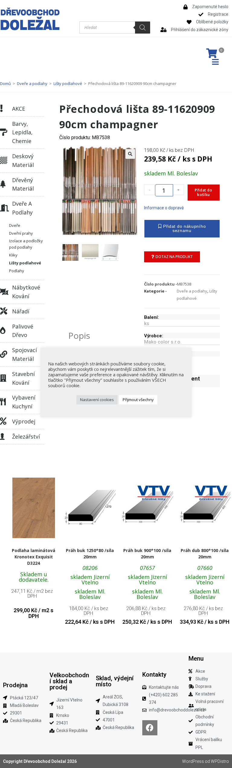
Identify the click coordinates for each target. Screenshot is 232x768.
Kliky (13, 255)
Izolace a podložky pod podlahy (26, 244)
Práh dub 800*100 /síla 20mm (205, 553)
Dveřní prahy (21, 233)
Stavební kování (23, 378)
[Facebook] (149, 727)
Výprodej (23, 421)
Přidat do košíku (203, 192)
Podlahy (16, 270)
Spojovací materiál (24, 354)
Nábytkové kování (26, 292)
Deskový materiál (23, 160)
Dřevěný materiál (23, 184)
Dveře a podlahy (32, 83)
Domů (5, 83)
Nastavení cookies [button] (97, 399)
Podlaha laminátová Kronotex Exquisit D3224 (33, 556)
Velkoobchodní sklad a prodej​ (69, 681)
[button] (130, 154)
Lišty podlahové (67, 83)
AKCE (18, 108)
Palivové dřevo (22, 331)
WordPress (193, 761)
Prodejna (15, 685)
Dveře (14, 225)
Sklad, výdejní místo (115, 681)
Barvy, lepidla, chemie (22, 132)
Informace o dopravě (164, 207)
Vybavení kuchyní (23, 402)
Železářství (26, 436)
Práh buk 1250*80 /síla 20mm (90, 553)
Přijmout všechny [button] (138, 399)
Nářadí (20, 311)
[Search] (142, 27)
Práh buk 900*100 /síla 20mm (147, 553)
